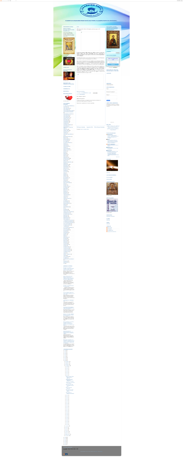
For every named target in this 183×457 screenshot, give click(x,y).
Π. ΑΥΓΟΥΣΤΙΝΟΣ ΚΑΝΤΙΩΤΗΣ (68, 222)
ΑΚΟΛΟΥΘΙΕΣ (65, 119)
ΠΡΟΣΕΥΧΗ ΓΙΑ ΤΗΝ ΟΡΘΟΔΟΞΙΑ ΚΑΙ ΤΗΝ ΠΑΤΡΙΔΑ (68, 83)
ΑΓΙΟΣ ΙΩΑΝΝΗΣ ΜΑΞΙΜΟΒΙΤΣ (68, 111)
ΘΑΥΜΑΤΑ (65, 176)
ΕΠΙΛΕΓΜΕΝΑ (65, 165)
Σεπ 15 (67, 404)
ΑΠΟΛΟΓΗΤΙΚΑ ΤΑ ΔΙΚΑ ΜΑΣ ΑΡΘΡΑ (68, 127)
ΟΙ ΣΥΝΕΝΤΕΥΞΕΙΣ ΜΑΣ (67, 214)
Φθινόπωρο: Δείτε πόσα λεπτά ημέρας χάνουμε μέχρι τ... (70, 385)
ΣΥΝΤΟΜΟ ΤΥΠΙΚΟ (66, 246)
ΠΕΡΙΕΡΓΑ (65, 234)
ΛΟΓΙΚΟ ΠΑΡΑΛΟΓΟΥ (66, 198)
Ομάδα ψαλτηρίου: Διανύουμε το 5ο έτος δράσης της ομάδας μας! (68, 29)
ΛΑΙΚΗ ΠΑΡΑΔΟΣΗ (66, 194)
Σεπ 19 (67, 399)
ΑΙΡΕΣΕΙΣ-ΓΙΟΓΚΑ (66, 118)
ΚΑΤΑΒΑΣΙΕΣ (65, 187)
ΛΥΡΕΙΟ (64, 199)
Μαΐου (66, 430)
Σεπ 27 (67, 369)
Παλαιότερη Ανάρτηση (99, 127)
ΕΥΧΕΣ (64, 172)
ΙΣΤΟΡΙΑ (64, 183)
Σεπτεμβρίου (67, 365)
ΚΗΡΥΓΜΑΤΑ (65, 189)
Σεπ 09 (67, 413)
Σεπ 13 (67, 407)
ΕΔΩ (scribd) (117, 70)
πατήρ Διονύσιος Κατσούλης (111, 231)
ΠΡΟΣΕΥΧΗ (65, 240)
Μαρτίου (66, 432)
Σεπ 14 (67, 406)
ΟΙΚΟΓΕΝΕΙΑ (65, 215)
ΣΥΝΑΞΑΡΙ (65, 243)
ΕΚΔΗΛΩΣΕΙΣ (65, 157)
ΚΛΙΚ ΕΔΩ (108, 172)
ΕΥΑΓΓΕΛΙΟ (65, 171)
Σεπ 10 (67, 411)
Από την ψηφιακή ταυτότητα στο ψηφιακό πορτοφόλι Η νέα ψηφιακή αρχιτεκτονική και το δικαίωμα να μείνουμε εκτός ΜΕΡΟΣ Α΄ (113, 141)
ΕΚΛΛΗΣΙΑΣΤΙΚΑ (66, 159)
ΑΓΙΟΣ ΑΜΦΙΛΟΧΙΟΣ (66, 108)
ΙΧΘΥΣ (109, 139)
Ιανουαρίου (67, 435)
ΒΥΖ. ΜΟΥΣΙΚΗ (65, 140)
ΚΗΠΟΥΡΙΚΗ (65, 188)
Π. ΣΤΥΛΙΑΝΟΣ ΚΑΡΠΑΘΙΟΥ (67, 227)
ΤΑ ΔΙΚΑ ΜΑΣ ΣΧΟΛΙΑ (67, 250)
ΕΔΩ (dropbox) (111, 70)
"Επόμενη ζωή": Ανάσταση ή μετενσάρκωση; (70, 383)
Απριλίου (66, 431)
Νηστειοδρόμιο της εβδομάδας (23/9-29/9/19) (70, 393)
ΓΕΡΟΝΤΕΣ (65, 143)
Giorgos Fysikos (109, 227)
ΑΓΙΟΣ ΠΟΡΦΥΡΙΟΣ (66, 117)
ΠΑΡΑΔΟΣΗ (65, 231)
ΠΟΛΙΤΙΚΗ (65, 238)
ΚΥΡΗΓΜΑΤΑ (65, 193)
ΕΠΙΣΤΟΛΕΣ (65, 168)
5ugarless (96, 451)
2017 (65, 438)
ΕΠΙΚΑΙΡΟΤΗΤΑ (65, 164)
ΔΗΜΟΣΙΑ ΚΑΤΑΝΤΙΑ (66, 149)
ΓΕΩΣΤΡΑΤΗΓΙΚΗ (66, 148)
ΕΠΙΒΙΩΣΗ (65, 163)
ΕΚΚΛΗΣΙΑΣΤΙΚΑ (66, 158)
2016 (65, 440)
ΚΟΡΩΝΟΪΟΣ (65, 192)
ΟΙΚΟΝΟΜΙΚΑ (65, 216)
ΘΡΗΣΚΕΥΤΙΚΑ (110, 147)
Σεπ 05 (67, 418)
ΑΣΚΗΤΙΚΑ (65, 132)
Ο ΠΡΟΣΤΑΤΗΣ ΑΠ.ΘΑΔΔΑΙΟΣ (68, 211)
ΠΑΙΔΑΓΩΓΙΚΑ (65, 228)
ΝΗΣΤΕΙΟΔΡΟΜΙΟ (66, 206)
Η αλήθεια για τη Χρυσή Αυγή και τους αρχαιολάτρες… (68, 286)
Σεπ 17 (67, 402)
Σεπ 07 (67, 415)
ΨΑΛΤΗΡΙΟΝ (65, 257)
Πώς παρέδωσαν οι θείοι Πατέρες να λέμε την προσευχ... (69, 390)
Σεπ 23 (67, 375)
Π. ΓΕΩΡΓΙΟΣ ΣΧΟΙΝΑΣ (67, 225)
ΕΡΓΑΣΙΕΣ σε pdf (66, 169)
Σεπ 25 (67, 372)
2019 (65, 360)
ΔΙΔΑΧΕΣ (64, 152)
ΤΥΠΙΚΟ (64, 255)
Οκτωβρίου (67, 364)
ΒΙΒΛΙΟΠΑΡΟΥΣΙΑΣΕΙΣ (67, 136)
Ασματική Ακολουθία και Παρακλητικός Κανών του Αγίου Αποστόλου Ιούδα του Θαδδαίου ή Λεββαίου (68, 332)
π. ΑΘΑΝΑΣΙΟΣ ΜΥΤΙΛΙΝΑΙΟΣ (68, 220)
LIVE (64, 263)
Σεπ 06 (67, 417)
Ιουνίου (66, 428)
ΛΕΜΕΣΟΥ (65, 197)
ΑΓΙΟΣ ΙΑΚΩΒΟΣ (66, 109)
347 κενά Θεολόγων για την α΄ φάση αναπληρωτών (113, 149)
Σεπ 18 (67, 400)
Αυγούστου (67, 425)
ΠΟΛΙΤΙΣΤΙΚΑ (65, 239)
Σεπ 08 (67, 414)
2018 (65, 437)
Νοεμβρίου (67, 362)
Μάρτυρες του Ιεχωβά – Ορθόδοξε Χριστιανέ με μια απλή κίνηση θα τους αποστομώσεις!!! (68, 315)
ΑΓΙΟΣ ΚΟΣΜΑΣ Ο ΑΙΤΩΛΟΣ (67, 113)
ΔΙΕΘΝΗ (64, 153)
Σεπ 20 (67, 397)
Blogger (101, 451)
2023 (65, 354)
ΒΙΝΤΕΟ (64, 137)
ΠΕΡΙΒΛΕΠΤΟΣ (110, 134)
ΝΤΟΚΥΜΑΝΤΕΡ (66, 210)
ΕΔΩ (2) (113, 216)
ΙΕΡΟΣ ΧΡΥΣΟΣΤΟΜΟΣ (67, 182)
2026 (65, 350)
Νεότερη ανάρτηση (81, 127)
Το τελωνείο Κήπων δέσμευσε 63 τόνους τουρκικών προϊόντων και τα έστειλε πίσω (68, 293)
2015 (65, 441)
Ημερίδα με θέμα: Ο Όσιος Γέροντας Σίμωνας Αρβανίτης (70, 377)
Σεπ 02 (67, 422)
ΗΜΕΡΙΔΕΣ (65, 174)
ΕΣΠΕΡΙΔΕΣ (65, 170)
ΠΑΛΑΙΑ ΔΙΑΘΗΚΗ (66, 229)
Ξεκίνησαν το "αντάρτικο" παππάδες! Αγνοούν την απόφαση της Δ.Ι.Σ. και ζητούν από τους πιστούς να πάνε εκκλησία (68, 269)
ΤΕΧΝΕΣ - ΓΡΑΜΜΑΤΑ (67, 254)
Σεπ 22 (67, 395)
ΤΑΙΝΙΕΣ (64, 252)
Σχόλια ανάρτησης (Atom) (85, 129)
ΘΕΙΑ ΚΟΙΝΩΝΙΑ (66, 177)
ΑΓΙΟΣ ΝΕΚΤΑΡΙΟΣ (66, 115)
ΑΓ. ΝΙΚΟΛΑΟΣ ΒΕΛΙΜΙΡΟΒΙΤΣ (68, 105)
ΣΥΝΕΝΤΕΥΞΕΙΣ (66, 244)
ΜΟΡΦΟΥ (64, 204)
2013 (65, 444)
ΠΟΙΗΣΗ (64, 235)
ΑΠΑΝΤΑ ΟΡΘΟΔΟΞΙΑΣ (111, 144)
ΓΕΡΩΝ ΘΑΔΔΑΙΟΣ (66, 146)
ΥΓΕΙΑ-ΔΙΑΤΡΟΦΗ (66, 256)
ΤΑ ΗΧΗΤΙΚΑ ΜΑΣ (66, 251)
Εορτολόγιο (112, 122)
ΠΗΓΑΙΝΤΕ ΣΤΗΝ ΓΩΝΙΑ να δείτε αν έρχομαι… (113, 145)
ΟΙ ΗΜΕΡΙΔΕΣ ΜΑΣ (66, 212)
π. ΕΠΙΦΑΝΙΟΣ (65, 226)
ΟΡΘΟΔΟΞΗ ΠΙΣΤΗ (66, 217)
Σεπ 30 (67, 366)
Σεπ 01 (67, 424)
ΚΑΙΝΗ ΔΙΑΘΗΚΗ (109, 179)
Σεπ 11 (67, 410)
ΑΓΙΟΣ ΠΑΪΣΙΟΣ (65, 116)
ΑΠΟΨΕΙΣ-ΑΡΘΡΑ (66, 130)
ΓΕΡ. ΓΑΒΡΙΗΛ (65, 141)
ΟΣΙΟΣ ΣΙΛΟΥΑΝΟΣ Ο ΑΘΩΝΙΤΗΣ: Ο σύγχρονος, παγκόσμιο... (70, 380)
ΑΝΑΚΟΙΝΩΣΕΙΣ (66, 121)
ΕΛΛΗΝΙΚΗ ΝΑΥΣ (110, 230)
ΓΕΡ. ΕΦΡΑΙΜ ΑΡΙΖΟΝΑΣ (67, 142)
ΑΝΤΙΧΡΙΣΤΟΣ (65, 123)
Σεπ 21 (67, 396)
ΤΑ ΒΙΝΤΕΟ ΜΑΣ (66, 248)
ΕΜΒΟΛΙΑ (65, 160)
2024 (65, 353)
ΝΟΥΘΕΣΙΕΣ (65, 209)
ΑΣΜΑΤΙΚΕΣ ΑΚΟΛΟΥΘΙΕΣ (67, 134)
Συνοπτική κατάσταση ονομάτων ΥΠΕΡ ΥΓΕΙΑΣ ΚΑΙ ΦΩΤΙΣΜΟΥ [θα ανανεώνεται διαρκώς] (68, 308)
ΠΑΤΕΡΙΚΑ (65, 233)
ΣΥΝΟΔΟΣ (65, 245)
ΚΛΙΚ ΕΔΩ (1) (109, 216)
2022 (65, 356)
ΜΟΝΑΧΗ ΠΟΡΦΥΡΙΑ (66, 203)
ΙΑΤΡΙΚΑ (64, 180)
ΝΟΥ (64, 208)
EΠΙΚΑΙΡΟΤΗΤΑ (65, 262)
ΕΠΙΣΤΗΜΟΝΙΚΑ (82, 94)
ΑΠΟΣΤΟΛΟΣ (65, 129)
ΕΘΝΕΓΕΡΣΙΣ (110, 150)
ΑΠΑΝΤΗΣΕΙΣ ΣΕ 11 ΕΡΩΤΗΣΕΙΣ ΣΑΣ (68, 300)
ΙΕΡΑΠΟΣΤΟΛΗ (65, 181)
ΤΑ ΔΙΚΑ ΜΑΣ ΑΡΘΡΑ (66, 249)
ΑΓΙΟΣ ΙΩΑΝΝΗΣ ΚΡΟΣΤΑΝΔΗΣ (68, 110)
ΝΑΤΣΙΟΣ (64, 205)
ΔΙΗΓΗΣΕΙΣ (65, 154)
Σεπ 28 (67, 368)
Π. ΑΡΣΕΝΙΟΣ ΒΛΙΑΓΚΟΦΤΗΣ (68, 221)
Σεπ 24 (67, 373)
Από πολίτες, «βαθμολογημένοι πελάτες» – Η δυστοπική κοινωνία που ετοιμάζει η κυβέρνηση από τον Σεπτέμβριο (113, 136)
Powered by (111, 67)
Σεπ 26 (67, 371)
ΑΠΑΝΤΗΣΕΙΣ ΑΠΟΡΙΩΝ (67, 124)
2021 (65, 357)
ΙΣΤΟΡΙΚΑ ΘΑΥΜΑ (66, 186)
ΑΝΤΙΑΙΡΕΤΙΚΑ (65, 122)
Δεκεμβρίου (67, 361)
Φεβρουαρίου (67, 434)
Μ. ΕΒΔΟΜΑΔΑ (65, 200)
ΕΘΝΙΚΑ (64, 155)
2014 (65, 442)
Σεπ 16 (67, 403)
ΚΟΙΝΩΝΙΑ (65, 191)
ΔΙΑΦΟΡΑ (64, 151)
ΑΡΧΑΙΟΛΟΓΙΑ (65, 131)
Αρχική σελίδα (90, 127)
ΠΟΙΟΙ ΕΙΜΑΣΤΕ (66, 237)
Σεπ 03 (67, 421)
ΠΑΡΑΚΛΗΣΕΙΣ (65, 232)
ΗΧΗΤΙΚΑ (64, 175)
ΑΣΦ (64, 135)
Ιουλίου (66, 427)
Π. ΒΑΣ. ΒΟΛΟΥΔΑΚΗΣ (67, 223)
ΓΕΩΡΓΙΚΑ (65, 147)
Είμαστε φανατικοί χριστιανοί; (69, 388)
